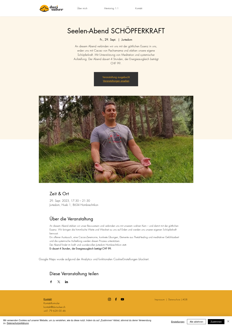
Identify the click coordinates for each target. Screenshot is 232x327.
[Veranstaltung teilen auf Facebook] (51, 282)
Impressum (160, 299)
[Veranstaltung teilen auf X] (58, 282)
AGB (185, 299)
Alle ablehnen (196, 321)
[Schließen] (228, 321)
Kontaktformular (51, 303)
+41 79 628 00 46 (55, 310)
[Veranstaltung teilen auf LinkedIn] (66, 282)
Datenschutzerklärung (18, 323)
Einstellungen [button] (177, 321)
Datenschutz (174, 299)
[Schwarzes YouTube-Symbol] (122, 299)
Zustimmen (216, 321)
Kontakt (48, 299)
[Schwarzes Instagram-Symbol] (109, 299)
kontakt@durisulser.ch (54, 307)
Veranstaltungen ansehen (116, 81)
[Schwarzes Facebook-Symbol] (116, 299)
